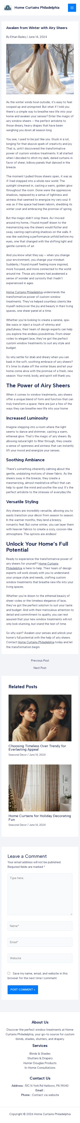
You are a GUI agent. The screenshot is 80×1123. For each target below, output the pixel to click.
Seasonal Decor (18, 754)
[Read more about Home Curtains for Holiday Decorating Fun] (40, 787)
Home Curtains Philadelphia (37, 7)
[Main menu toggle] (72, 8)
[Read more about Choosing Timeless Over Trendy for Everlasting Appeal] (40, 718)
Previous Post (40, 660)
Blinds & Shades (40, 1053)
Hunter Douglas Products (40, 1063)
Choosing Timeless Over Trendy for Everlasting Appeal (37, 748)
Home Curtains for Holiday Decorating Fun (40, 817)
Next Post (40, 668)
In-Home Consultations (40, 1067)
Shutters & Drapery (40, 1058)
